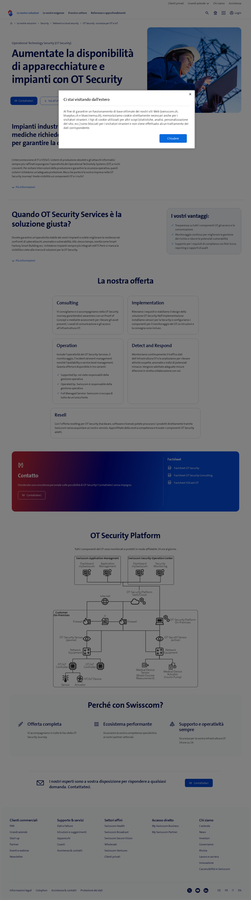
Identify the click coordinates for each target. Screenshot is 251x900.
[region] (126, 119)
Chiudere (173, 138)
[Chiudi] (190, 94)
